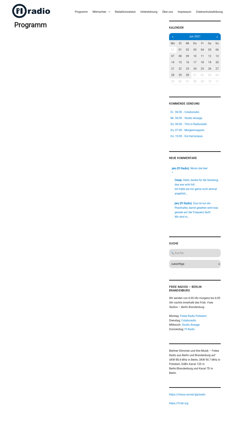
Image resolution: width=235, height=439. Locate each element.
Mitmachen (99, 11)
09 (187, 56)
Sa (209, 43)
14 (172, 62)
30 (187, 75)
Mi (187, 43)
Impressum (184, 11)
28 (172, 75)
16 (187, 62)
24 (194, 68)
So (217, 43)
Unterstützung (148, 11)
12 (209, 56)
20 (217, 62)
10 (194, 56)
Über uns (167, 11)
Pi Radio (190, 329)
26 (209, 68)
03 (194, 49)
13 (217, 56)
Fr (202, 43)
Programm (81, 11)
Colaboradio (188, 320)
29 (180, 75)
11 (202, 56)
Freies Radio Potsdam (193, 316)
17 (194, 62)
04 (202, 49)
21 (172, 68)
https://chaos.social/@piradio (187, 394)
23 (187, 68)
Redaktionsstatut (125, 11)
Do (195, 43)
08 (180, 56)
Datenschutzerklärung (209, 11)
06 (217, 49)
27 (217, 68)
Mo (173, 43)
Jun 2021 (195, 36)
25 (202, 68)
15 (180, 62)
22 (180, 68)
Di (180, 43)
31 (172, 49)
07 (172, 56)
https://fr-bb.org (178, 403)
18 (202, 62)
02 (187, 49)
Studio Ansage (191, 324)
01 (180, 49)
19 (209, 62)
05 (209, 49)
